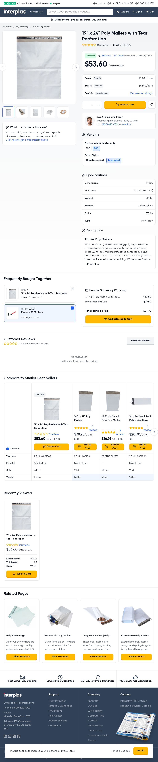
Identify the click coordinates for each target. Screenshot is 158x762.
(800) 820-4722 (110, 124)
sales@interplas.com (22, 703)
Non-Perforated (95, 160)
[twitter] (14, 736)
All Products (35, 12)
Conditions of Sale (98, 735)
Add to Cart (127, 104)
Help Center (55, 716)
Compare (14, 449)
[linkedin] (5, 736)
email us (126, 124)
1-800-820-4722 (21, 708)
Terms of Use (95, 730)
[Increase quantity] (99, 105)
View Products (22, 656)
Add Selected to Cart (120, 319)
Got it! (140, 751)
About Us (93, 701)
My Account (55, 711)
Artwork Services (57, 721)
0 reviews (54, 434)
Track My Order (57, 701)
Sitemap (92, 740)
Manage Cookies (120, 751)
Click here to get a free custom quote (27, 140)
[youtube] (9, 736)
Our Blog (93, 706)
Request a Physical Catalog (135, 706)
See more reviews (141, 340)
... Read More (92, 264)
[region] (39, 67)
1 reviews (93, 428)
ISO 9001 (92, 721)
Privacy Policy (95, 726)
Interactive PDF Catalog (133, 701)
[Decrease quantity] (85, 105)
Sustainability (95, 711)
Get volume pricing (140, 93)
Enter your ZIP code (113, 56)
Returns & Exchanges (60, 706)
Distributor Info (96, 716)
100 (88, 148)
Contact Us (54, 726)
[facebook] (18, 736)
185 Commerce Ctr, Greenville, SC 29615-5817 (18, 725)
